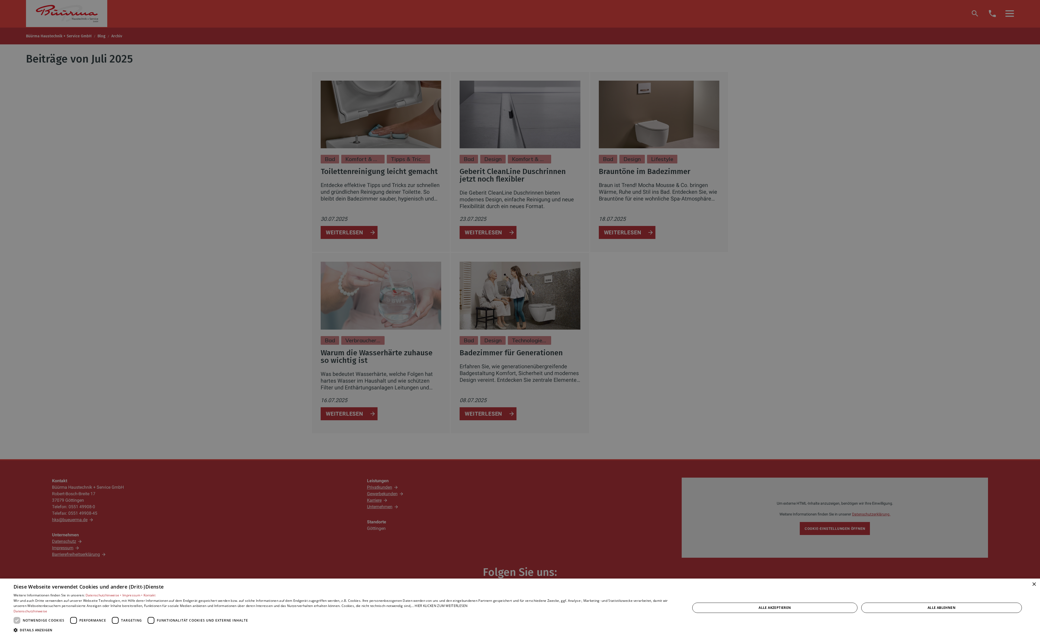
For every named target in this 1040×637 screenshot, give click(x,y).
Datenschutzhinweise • (104, 595)
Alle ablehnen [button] (941, 607)
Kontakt (149, 595)
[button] (342, 630)
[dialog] (520, 608)
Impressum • (133, 595)
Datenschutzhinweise (30, 611)
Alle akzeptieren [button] (775, 607)
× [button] (1034, 584)
